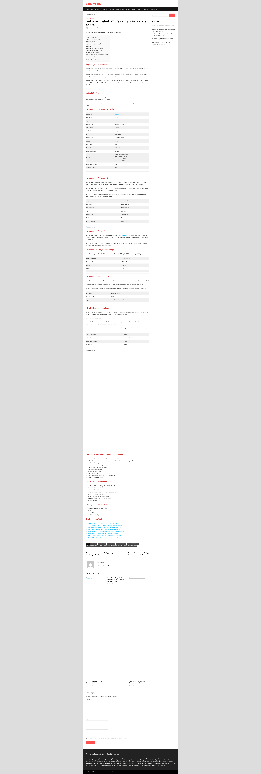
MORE (139, 9)
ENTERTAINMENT (120, 9)
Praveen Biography (116, 760)
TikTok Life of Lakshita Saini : (94, 52)
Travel (133, 9)
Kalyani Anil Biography (121, 761)
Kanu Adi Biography (105, 763)
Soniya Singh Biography (145, 765)
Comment (88, 699)
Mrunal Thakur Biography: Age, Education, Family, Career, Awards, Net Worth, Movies (116, 579)
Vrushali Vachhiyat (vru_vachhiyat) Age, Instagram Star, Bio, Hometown (106, 531)
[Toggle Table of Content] (107, 37)
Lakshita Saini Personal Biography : (95, 43)
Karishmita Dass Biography (153, 760)
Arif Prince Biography (116, 763)
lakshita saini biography (132, 543)
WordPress (107, 772)
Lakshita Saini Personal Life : (94, 45)
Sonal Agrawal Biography (168, 763)
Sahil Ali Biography (131, 758)
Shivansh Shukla (92, 27)
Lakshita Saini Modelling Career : (94, 50)
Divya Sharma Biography (158, 765)
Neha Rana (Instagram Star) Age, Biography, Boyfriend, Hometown (94, 682)
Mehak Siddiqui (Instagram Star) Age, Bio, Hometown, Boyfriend (104, 535)
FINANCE (112, 9)
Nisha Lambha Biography (165, 761)
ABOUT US (146, 9)
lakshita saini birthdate (91, 545)
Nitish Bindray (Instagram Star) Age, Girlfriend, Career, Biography (138, 682)
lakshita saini (94, 543)
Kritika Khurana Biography (92, 758)
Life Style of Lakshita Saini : (94, 58)
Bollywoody (93, 4)
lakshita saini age (102, 543)
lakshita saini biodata (121, 543)
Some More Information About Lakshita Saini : (98, 54)
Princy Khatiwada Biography (119, 765)
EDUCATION (98, 9)
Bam (113, 772)
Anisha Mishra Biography (155, 758)
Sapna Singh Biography (91, 760)
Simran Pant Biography (142, 758)
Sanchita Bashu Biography (104, 765)
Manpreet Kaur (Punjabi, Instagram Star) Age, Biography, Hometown (105, 537)
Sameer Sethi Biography (106, 758)
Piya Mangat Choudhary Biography (136, 761)
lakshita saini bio (111, 543)
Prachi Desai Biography (97, 761)
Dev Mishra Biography (128, 763)
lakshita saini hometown (116, 545)
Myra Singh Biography (127, 760)
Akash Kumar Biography (104, 760)
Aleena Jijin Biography (133, 765)
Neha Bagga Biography (139, 760)
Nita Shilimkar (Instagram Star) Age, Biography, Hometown (103, 533)
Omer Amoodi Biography (119, 758)
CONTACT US (154, 9)
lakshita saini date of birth (104, 545)
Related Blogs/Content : (93, 59)
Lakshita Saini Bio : (91, 41)
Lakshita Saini (118, 114)
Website (88, 732)
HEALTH (128, 9)
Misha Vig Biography (109, 761)
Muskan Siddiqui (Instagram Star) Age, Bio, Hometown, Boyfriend (104, 529)
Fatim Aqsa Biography (91, 765)
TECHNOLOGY (90, 9)
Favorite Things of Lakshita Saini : (96, 56)
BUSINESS (105, 9)
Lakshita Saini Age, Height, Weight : (95, 48)
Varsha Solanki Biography (141, 763)
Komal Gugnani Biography (154, 763)
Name (87, 719)
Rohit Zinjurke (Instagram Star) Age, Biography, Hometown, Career (105, 525)
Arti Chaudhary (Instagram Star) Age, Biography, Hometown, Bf (104, 523)
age (127, 235)
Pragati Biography (167, 758)
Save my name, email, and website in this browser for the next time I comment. (108, 738)
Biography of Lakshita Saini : (94, 39)
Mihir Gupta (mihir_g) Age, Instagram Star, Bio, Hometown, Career (105, 527)
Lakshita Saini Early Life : (93, 46)
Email (87, 725)
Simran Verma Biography (152, 761)
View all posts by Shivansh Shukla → (104, 565)
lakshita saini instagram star (130, 545)
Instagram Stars (90, 18)
